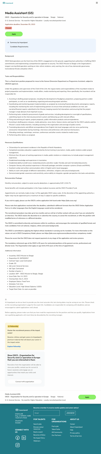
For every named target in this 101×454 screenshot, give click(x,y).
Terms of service (76, 436)
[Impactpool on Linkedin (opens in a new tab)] (23, 440)
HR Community (57, 432)
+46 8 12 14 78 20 (21, 418)
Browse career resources (38, 428)
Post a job (55, 426)
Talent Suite (56, 429)
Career (72, 424)
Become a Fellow (39, 435)
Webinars (36, 441)
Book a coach (38, 432)
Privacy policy (75, 433)
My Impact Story (39, 438)
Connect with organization (24, 382)
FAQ (71, 430)
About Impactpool (76, 427)
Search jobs (37, 424)
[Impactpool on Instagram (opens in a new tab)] (17, 447)
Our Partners (56, 435)
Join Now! (70, 413)
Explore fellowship (14, 346)
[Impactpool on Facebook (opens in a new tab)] (17, 440)
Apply (14, 34)
